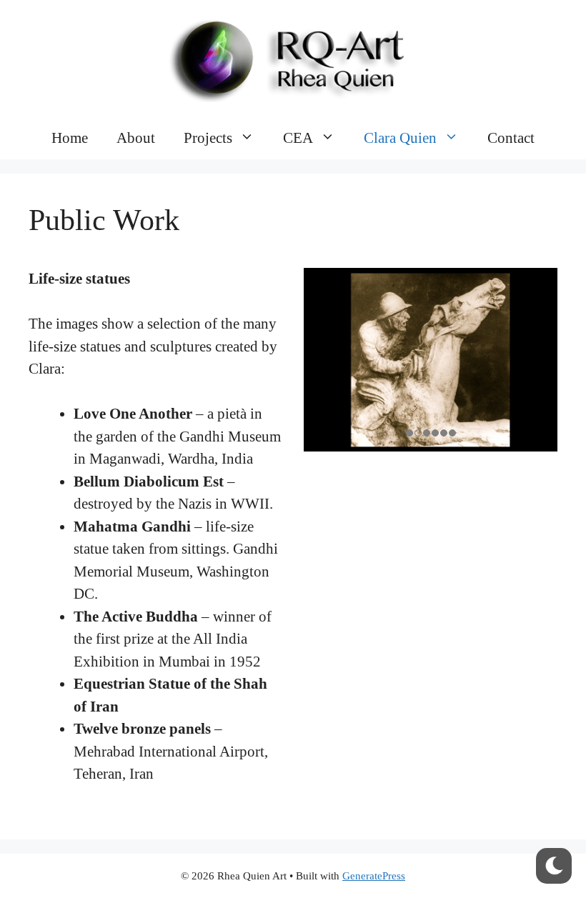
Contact (511, 137)
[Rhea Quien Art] (293, 56)
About (135, 137)
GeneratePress (373, 876)
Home (69, 137)
